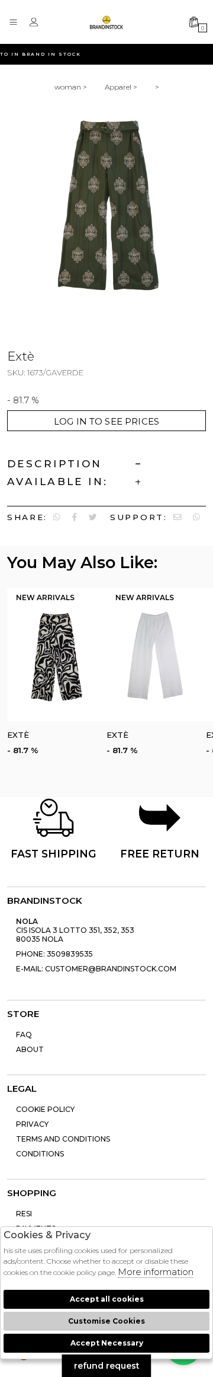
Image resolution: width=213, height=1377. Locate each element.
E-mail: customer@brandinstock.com (96, 968)
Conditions (40, 1153)
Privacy (32, 1124)
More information (155, 1271)
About (30, 1049)
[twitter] (93, 517)
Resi (24, 1213)
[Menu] (16, 22)
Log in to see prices (106, 421)
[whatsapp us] (56, 517)
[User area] (37, 22)
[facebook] (74, 517)
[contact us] (177, 517)
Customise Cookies (106, 1321)
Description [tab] (54, 464)
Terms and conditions (63, 1138)
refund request (107, 1365)
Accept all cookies (107, 1299)
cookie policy (45, 1109)
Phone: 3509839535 (54, 953)
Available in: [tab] (57, 481)
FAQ (24, 1034)
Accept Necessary (106, 1342)
